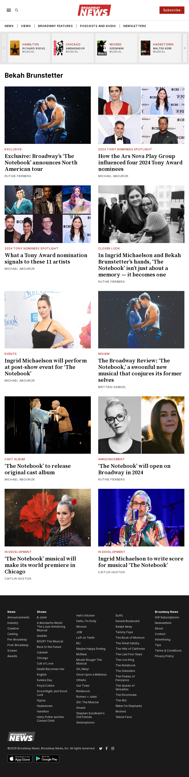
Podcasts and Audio (98, 26)
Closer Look (109, 248)
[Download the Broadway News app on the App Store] (19, 758)
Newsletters (134, 26)
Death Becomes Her (50, 669)
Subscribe (172, 10)
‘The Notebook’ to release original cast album (38, 469)
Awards (12, 656)
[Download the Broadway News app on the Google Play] (46, 758)
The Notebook (125, 665)
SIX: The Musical (87, 702)
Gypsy (41, 700)
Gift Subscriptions (167, 617)
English (42, 674)
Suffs (119, 615)
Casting (12, 634)
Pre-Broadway (17, 639)
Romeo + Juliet (86, 696)
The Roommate (126, 695)
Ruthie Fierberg (18, 176)
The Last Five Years (128, 654)
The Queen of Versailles (125, 687)
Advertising (162, 639)
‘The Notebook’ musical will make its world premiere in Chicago (40, 565)
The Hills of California (130, 648)
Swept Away (123, 626)
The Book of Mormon (130, 637)
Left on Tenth (85, 637)
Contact (160, 634)
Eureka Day (44, 680)
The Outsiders (125, 671)
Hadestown (45, 706)
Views (26, 26)
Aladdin (42, 636)
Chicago (42, 658)
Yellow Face (123, 717)
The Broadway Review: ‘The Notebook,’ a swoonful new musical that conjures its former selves (140, 370)
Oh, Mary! (82, 669)
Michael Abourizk (113, 176)
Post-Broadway (18, 645)
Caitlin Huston (18, 578)
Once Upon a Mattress (91, 674)
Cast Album (15, 459)
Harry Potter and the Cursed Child (50, 718)
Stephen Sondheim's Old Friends (90, 715)
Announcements (18, 617)
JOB (79, 632)
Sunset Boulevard (127, 621)
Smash (81, 707)
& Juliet (42, 617)
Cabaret (42, 652)
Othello (81, 680)
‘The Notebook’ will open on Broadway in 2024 (134, 469)
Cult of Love (45, 663)
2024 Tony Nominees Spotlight (125, 149)
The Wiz (121, 700)
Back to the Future (49, 647)
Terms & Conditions (168, 650)
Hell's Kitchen (85, 615)
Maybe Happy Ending (90, 648)
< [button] (4, 48)
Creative (13, 628)
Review (104, 354)
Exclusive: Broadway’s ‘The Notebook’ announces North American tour (41, 163)
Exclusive (13, 149)
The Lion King (124, 659)
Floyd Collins (45, 685)
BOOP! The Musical (50, 641)
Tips (158, 645)
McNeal (81, 654)
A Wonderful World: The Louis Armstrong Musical (51, 626)
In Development (18, 552)
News (9, 26)
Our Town (82, 685)
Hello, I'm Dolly (86, 621)
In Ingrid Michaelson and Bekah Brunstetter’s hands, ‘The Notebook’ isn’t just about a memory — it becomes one (139, 265)
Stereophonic (85, 722)
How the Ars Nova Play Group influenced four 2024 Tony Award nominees (140, 163)
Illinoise (81, 626)
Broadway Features (55, 26)
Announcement (111, 459)
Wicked (120, 711)
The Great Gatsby (127, 643)
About (159, 628)
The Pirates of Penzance (125, 678)
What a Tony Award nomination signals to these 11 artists (46, 258)
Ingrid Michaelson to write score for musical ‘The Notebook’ (140, 562)
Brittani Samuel (112, 387)
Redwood (83, 691)
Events (11, 354)
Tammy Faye (124, 632)
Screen (12, 650)
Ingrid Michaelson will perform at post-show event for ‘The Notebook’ (46, 367)
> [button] (185, 48)
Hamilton (43, 711)
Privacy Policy (164, 656)
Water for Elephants (128, 706)
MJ (78, 643)
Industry (12, 623)
